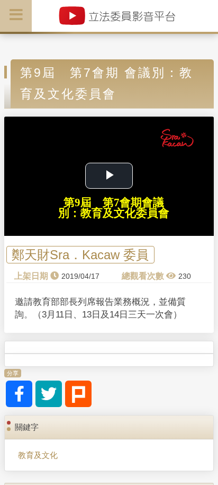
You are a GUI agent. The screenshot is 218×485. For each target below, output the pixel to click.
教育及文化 (38, 455)
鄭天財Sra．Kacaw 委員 (80, 255)
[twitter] (48, 394)
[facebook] (19, 394)
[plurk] (78, 394)
